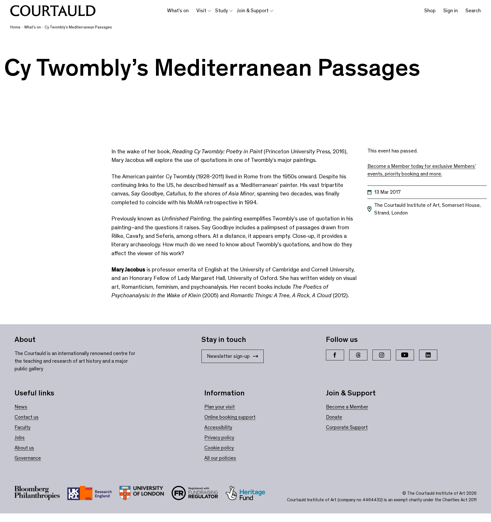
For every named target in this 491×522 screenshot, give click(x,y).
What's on (32, 27)
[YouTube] (405, 355)
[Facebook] (335, 355)
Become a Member (347, 407)
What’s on (178, 10)
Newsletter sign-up (228, 356)
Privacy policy (219, 437)
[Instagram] (382, 355)
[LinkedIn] (428, 355)
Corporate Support (347, 427)
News (20, 407)
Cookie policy (219, 448)
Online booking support (229, 417)
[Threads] (358, 355)
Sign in (450, 10)
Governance (27, 458)
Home (15, 27)
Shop (430, 10)
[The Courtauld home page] (52, 10)
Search (473, 10)
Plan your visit (219, 407)
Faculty (22, 427)
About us (24, 448)
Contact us (26, 417)
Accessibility (218, 427)
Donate (334, 417)
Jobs (19, 437)
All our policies (220, 458)
